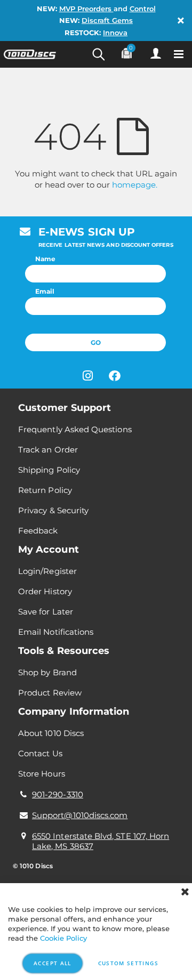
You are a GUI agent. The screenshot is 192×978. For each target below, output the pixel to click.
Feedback (38, 531)
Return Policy (45, 490)
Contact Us (40, 753)
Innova (115, 32)
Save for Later (45, 612)
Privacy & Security (53, 510)
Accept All (52, 963)
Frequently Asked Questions (75, 429)
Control (143, 8)
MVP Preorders (86, 8)
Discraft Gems (107, 20)
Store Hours (41, 774)
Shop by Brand (47, 672)
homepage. (134, 185)
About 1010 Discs (51, 733)
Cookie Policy (63, 938)
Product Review (50, 693)
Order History (45, 591)
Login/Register (47, 571)
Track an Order (48, 449)
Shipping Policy (49, 470)
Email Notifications (55, 632)
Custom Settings (128, 963)
